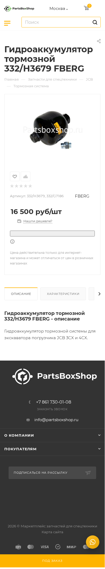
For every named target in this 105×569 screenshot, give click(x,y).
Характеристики (63, 294)
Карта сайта (52, 532)
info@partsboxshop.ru (56, 419)
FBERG (82, 196)
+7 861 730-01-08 (53, 402)
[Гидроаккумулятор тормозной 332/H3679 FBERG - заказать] (52, 129)
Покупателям (20, 449)
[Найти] (94, 22)
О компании (19, 435)
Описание (21, 294)
